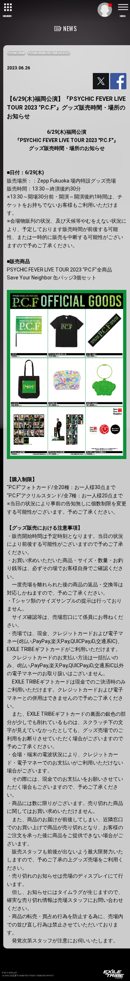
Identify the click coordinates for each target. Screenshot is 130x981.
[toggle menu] (123, 7)
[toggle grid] (7, 7)
